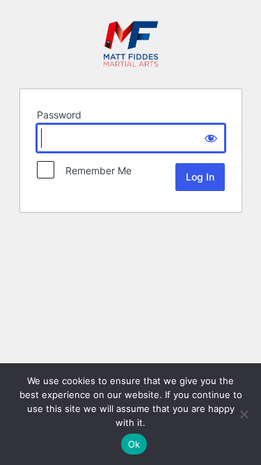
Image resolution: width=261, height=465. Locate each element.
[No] (244, 414)
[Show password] (211, 138)
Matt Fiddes (131, 42)
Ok (134, 444)
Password (59, 115)
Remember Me (94, 170)
